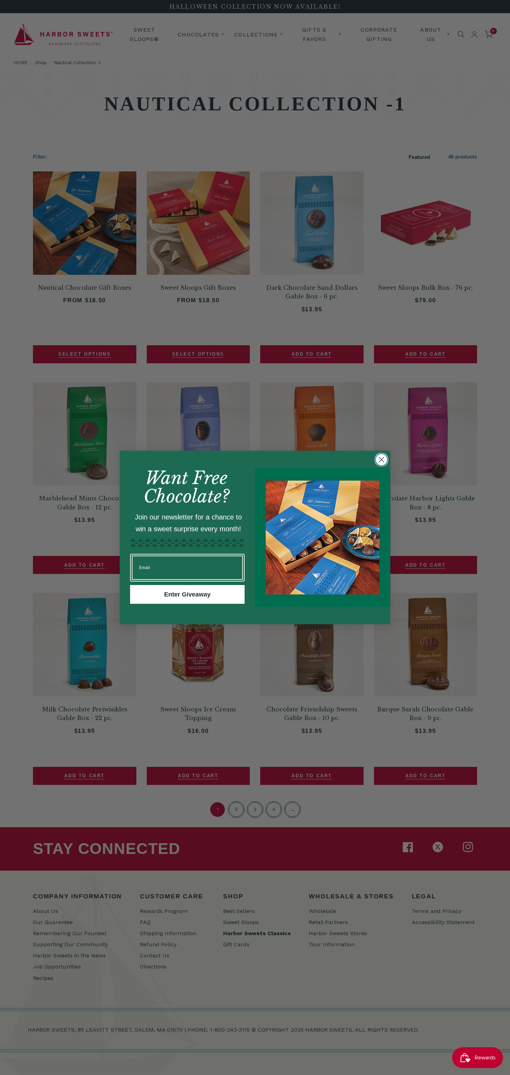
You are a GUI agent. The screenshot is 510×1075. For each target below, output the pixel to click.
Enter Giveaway (187, 594)
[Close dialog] (381, 460)
